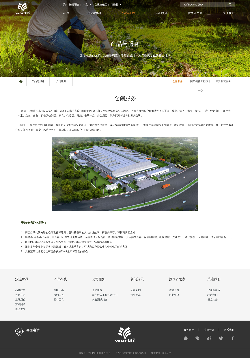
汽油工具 (59, 294)
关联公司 (20, 294)
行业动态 (135, 294)
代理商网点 (213, 290)
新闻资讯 (162, 13)
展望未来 (20, 309)
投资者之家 (195, 13)
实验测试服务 (223, 81)
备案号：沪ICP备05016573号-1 (94, 353)
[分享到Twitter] (221, 338)
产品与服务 (128, 13)
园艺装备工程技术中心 (200, 83)
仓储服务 (177, 81)
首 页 (66, 13)
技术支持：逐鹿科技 (161, 353)
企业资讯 (174, 294)
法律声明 (209, 329)
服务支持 (189, 329)
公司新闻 (135, 290)
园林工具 (59, 299)
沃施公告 (174, 290)
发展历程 (20, 299)
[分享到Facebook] (232, 338)
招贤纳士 (212, 299)
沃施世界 (95, 13)
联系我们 (212, 294)
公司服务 (61, 81)
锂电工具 (59, 290)
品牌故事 (20, 290)
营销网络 (20, 304)
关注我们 (228, 13)
